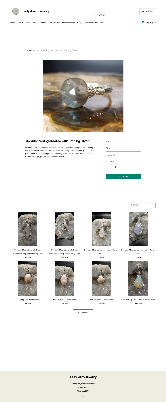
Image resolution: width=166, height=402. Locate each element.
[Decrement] (108, 167)
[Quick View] (28, 229)
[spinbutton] (112, 167)
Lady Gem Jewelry (36, 11)
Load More (83, 313)
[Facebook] (83, 397)
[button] (153, 22)
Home (28, 50)
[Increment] (115, 167)
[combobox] (123, 154)
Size (109, 148)
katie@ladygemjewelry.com (83, 384)
